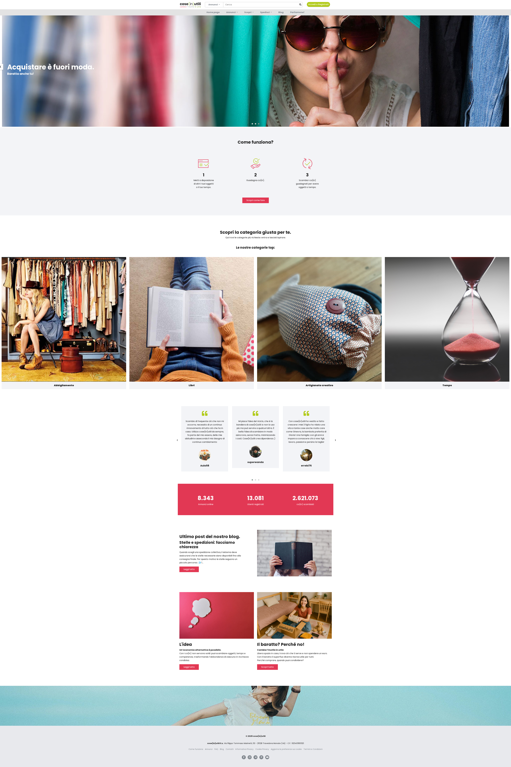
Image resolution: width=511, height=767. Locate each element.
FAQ (216, 749)
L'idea (185, 644)
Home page (213, 12)
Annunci (231, 12)
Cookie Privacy (262, 749)
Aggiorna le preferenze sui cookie (286, 749)
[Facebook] (244, 757)
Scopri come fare (255, 200)
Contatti (230, 749)
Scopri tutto (267, 666)
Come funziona (196, 749)
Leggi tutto (189, 569)
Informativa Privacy (244, 749)
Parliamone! (297, 12)
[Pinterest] (261, 757)
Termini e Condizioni (313, 749)
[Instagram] (250, 757)
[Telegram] (255, 757)
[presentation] (177, 440)
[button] (252, 123)
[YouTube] (267, 757)
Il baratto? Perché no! (280, 644)
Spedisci (265, 12)
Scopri (248, 12)
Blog (281, 12)
